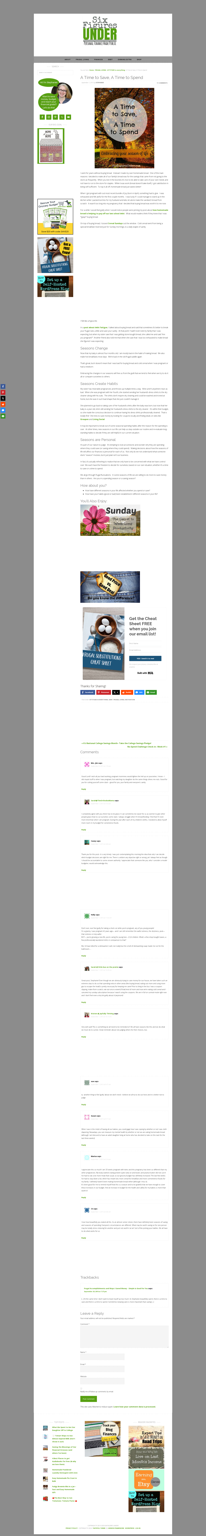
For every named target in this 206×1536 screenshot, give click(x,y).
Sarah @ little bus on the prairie (104, 967)
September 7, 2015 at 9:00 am (101, 1212)
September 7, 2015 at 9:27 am (101, 1084)
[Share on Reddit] (3, 404)
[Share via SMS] (3, 410)
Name (83, 1352)
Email (83, 1364)
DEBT (111, 700)
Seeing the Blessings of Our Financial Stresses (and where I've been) (64, 1450)
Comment (84, 1324)
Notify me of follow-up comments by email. (96, 1391)
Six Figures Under (103, 31)
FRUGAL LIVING (118, 700)
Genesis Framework (116, 1528)
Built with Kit (145, 673)
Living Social (99, 419)
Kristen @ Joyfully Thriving (102, 1013)
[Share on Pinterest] (3, 392)
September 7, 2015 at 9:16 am (101, 1159)
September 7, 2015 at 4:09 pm (101, 844)
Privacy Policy (72, 1528)
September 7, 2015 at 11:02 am (101, 918)
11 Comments (162, 83)
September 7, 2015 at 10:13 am (101, 1017)
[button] (163, 91)
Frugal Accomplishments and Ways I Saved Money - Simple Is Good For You (116, 1288)
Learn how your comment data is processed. (134, 1406)
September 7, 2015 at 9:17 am (101, 1119)
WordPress (129, 1528)
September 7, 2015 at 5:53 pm (101, 804)
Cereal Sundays (115, 223)
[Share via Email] (3, 416)
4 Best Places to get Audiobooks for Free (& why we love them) (64, 1461)
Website (83, 1376)
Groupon (84, 419)
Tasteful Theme (99, 1528)
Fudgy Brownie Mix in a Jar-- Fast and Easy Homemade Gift (64, 1489)
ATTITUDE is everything (99, 700)
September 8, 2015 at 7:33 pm (101, 766)
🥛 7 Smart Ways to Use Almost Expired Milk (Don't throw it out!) (63, 1439)
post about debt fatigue (95, 327)
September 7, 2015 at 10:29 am (101, 970)
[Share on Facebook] (3, 386)
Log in (137, 1528)
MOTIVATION (130, 700)
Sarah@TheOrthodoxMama (102, 800)
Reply (83, 789)
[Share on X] (3, 398)
